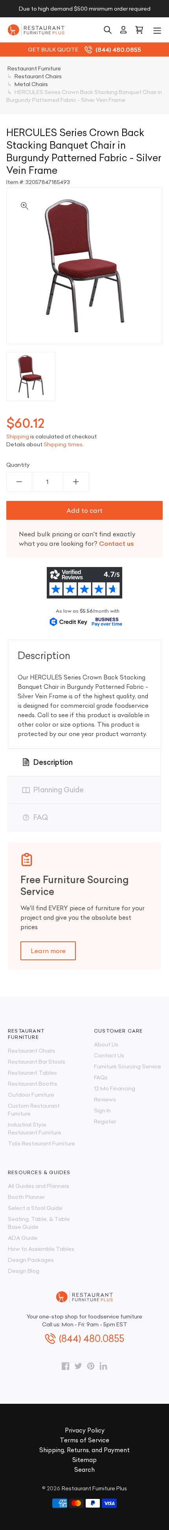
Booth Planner (26, 1196)
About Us (106, 1044)
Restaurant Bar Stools (36, 1061)
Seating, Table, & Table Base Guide (39, 1222)
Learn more (48, 951)
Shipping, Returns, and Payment (84, 1450)
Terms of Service (84, 1440)
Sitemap (84, 1460)
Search (84, 1469)
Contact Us (109, 1055)
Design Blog (23, 1270)
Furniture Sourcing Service (127, 1066)
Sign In (102, 1110)
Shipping (17, 436)
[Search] (108, 29)
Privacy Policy (85, 1430)
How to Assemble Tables (41, 1248)
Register (105, 1121)
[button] (157, 30)
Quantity (18, 464)
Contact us (116, 543)
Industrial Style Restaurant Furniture (34, 1128)
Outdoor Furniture (31, 1094)
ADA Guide (22, 1237)
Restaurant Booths (32, 1083)
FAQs (101, 1077)
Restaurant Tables (32, 1072)
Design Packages (31, 1259)
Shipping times (63, 444)
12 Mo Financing (114, 1088)
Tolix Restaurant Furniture (41, 1143)
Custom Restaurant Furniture (34, 1109)
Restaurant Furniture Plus (94, 1488)
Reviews (105, 1099)
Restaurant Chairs (31, 1050)
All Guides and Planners (38, 1185)
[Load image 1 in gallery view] (30, 376)
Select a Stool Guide (35, 1207)
